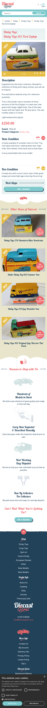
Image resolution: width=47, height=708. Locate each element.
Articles (23, 594)
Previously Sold (23, 598)
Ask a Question (23, 189)
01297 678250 (23, 617)
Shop (15, 21)
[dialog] (23, 691)
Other (23, 564)
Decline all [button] (34, 703)
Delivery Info (23, 651)
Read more (15, 686)
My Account (23, 647)
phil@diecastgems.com (23, 619)
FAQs (23, 590)
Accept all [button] (12, 703)
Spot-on (23, 552)
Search (38, 13)
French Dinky (23, 556)
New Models (23, 568)
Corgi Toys (23, 548)
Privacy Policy (23, 655)
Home (7, 21)
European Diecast (23, 560)
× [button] (44, 677)
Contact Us (23, 643)
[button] (23, 699)
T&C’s (23, 663)
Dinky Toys (26, 21)
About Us (23, 582)
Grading (23, 586)
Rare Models (23, 572)
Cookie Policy (23, 659)
